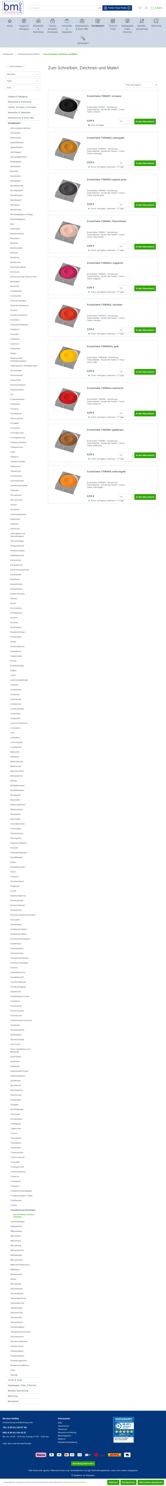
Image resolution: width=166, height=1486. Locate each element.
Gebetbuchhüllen (17, 461)
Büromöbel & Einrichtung (19, 102)
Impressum (62, 1429)
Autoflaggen (15, 152)
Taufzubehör (16, 1138)
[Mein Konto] (146, 7)
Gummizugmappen (18, 514)
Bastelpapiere (16, 195)
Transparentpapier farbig (21, 1196)
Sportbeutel (15, 1085)
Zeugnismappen (17, 1356)
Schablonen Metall (18, 934)
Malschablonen (16, 761)
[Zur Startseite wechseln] (13, 7)
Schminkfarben (16, 948)
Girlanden (14, 490)
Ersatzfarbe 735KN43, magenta (105, 263)
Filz (11, 394)
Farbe (9, 81)
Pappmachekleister (18, 843)
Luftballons (15, 737)
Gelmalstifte (15, 471)
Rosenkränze (16, 910)
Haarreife (14, 524)
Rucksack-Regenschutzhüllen (23, 915)
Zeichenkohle (16, 1317)
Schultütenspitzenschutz (21, 1020)
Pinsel (12, 872)
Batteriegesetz (64, 1436)
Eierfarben (14, 320)
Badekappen (15, 162)
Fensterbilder (16, 370)
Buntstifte (14, 286)
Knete (13, 603)
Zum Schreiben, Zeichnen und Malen (23, 1216)
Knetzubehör (16, 608)
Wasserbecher (16, 1260)
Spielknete (15, 1066)
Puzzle (13, 891)
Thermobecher (16, 1152)
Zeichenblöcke (16, 1293)
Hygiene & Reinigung (17, 96)
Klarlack (13, 598)
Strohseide (15, 1114)
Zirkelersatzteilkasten (19, 1365)
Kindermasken (16, 589)
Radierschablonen (18, 896)
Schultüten (15, 1025)
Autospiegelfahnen (18, 157)
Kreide (13, 642)
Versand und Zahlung (67, 1432)
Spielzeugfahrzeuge (19, 1071)
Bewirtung (13, 1396)
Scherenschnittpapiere (20, 939)
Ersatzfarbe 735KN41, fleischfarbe (106, 221)
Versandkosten (76, 1470)
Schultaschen (16, 1015)
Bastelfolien (15, 176)
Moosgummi (15, 795)
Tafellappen (15, 1124)
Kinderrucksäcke (17, 594)
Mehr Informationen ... (79, 1482)
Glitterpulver (15, 495)
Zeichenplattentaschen (20, 1332)
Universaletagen (17, 1221)
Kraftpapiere (16, 627)
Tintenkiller (15, 1162)
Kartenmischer (16, 565)
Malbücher (14, 752)
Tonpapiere (15, 1181)
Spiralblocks (15, 1080)
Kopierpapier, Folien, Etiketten (22, 1385)
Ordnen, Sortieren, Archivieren (22, 107)
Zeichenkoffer (16, 1312)
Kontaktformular (24, 1443)
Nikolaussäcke (16, 809)
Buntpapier (15, 281)
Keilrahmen (15, 579)
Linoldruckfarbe (17, 709)
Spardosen (15, 1061)
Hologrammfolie (17, 546)
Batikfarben (15, 229)
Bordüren (14, 253)
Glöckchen (15, 509)
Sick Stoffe (15, 1044)
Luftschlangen (16, 742)
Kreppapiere (15, 651)
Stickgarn (14, 1104)
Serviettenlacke (17, 1039)
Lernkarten (15, 694)
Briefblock (14, 257)
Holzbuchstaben (17, 550)
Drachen (14, 310)
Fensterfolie (15, 380)
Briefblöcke (15, 262)
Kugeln (13, 670)
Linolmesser (15, 713)
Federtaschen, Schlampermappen (18, 359)
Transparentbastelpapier (21, 1191)
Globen (13, 505)
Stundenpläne (16, 1119)
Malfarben (14, 757)
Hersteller (11, 74)
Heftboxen (15, 529)
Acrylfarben (15, 133)
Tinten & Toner (15, 1380)
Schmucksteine (16, 953)
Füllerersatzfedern (18, 442)
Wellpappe (15, 1269)
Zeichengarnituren (18, 1298)
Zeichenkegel (16, 1308)
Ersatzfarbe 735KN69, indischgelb (106, 471)
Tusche (13, 1205)
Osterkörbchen (16, 833)
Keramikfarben (16, 584)
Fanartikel (14, 334)
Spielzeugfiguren (17, 1076)
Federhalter (15, 348)
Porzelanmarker (17, 881)
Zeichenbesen (16, 1289)
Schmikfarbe (15, 944)
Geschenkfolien (17, 481)
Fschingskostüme (17, 437)
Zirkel (12, 1370)
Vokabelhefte (16, 1226)
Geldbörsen (15, 466)
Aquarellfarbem (17, 142)
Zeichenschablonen (18, 1341)
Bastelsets (15, 205)
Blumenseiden (16, 248)
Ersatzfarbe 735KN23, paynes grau (106, 179)
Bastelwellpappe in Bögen (21, 214)
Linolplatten (15, 718)
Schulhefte (15, 1001)
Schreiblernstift (17, 977)
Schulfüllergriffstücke (19, 996)
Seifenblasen (16, 1035)
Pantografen (15, 838)
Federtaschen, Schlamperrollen (23, 366)
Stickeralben (15, 1100)
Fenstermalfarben (18, 385)
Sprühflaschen (16, 1090)
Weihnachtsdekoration (20, 1265)
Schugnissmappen (18, 987)
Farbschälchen (17, 66)
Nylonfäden (15, 819)
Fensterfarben (16, 375)
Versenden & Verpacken (19, 112)
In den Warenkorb (145, 121)
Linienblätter (15, 704)
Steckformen (16, 1095)
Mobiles (13, 781)
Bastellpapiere (16, 190)
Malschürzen (15, 766)
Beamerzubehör (17, 233)
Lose (12, 733)
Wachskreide (15, 1245)
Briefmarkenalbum (18, 267)
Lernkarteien (15, 689)
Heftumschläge (17, 541)
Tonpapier (14, 1186)
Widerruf (61, 1439)
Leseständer (15, 699)
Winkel (13, 1279)
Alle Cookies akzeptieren (150, 1482)
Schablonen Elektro (18, 929)
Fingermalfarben (17, 399)
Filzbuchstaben (17, 390)
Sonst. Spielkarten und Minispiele (20, 1050)
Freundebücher (17, 433)
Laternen (14, 685)
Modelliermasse (17, 790)
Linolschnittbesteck (18, 723)
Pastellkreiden (16, 857)
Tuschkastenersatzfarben (22, 1210)
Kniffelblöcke (16, 613)
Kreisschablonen (17, 646)
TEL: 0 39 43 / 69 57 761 (15, 1427)
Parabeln (14, 848)
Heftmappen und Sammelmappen (17, 534)
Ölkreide (14, 1375)
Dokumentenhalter (18, 301)
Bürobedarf (13, 1401)
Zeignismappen (17, 1351)
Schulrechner (16, 1006)
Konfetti (14, 618)
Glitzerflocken (16, 500)
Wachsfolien (15, 1236)
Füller (12, 452)
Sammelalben (16, 924)
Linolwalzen (15, 728)
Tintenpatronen (17, 1167)
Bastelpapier (15, 200)
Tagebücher (15, 1128)
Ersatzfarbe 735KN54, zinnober (104, 304)
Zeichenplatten (17, 1336)
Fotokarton (15, 428)
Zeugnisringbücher (18, 1360)
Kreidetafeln (15, 637)
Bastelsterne (16, 209)
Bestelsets (15, 238)
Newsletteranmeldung (67, 1442)
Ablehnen (113, 1482)
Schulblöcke (15, 991)
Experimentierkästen (19, 324)
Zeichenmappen (17, 1327)
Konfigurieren (128, 1482)
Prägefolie (14, 886)
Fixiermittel (15, 404)
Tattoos (13, 1133)
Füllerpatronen (16, 447)
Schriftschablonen (18, 982)
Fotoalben (14, 423)
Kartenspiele (15, 574)
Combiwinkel (15, 296)
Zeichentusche (16, 1346)
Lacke (12, 675)
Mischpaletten (16, 776)
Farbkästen (15, 339)
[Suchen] (99, 8)
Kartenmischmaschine (19, 570)
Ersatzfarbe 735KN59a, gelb (103, 346)
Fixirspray (14, 409)
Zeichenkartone (17, 1303)
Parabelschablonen (18, 852)
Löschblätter (15, 747)
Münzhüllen (15, 800)
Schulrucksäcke (17, 1011)
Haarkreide (15, 519)
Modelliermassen (17, 785)
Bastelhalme (15, 181)
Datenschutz (63, 1426)
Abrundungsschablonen (20, 128)
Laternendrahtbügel (19, 680)
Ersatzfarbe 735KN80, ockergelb (105, 137)
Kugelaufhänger (17, 665)
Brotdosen (15, 272)
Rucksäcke (15, 920)
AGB (60, 1423)
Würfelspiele (15, 1284)
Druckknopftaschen (18, 315)
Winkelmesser (16, 1274)
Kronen (13, 661)
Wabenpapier (16, 1231)
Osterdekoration (17, 824)
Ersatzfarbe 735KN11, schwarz (104, 96)
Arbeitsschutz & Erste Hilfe (21, 117)
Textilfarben (15, 1143)
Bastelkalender (16, 185)
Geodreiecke (16, 476)
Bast (12, 224)
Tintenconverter (17, 1157)
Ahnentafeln (15, 138)
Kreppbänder (16, 656)
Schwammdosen (17, 1030)
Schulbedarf (14, 123)
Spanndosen (15, 1056)
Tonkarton (14, 1176)
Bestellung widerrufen (83, 1463)
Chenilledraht (16, 291)
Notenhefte (15, 814)
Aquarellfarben (16, 147)
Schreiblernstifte (17, 972)
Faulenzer (14, 344)
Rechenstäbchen (17, 905)
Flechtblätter (16, 414)
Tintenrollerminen (18, 1172)
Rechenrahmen (16, 900)
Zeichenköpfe (16, 1322)
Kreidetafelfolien (17, 632)
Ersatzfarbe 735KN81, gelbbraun (105, 429)
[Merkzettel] (140, 7)
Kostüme (14, 622)
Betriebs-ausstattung (18, 1390)
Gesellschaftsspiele (18, 485)
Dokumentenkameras (19, 305)
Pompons (14, 876)
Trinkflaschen (16, 1200)
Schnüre (14, 967)
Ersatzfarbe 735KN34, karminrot (105, 388)
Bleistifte (14, 243)
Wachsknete (15, 1241)
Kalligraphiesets (17, 555)
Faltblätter (15, 329)
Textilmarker (15, 1148)
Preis (9, 88)
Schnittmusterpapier (19, 963)
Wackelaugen (16, 1255)
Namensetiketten (17, 805)
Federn (13, 353)
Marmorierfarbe (17, 771)
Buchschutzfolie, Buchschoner (23, 277)
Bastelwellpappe (17, 219)
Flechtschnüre (16, 418)
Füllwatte (14, 457)
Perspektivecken (17, 867)
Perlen (13, 862)
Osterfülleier (15, 828)
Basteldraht (15, 166)
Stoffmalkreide (16, 1109)
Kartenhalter (15, 560)
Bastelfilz (14, 171)
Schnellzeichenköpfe (19, 958)
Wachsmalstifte (17, 1250)
